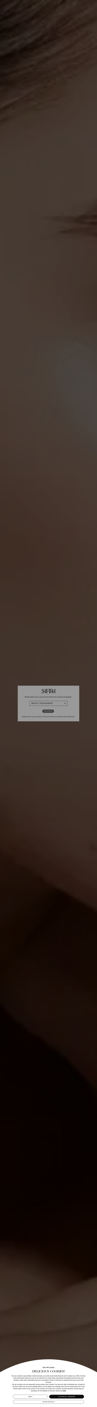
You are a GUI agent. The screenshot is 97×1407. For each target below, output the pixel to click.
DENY (30, 1396)
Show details (48, 1402)
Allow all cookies (66, 1396)
